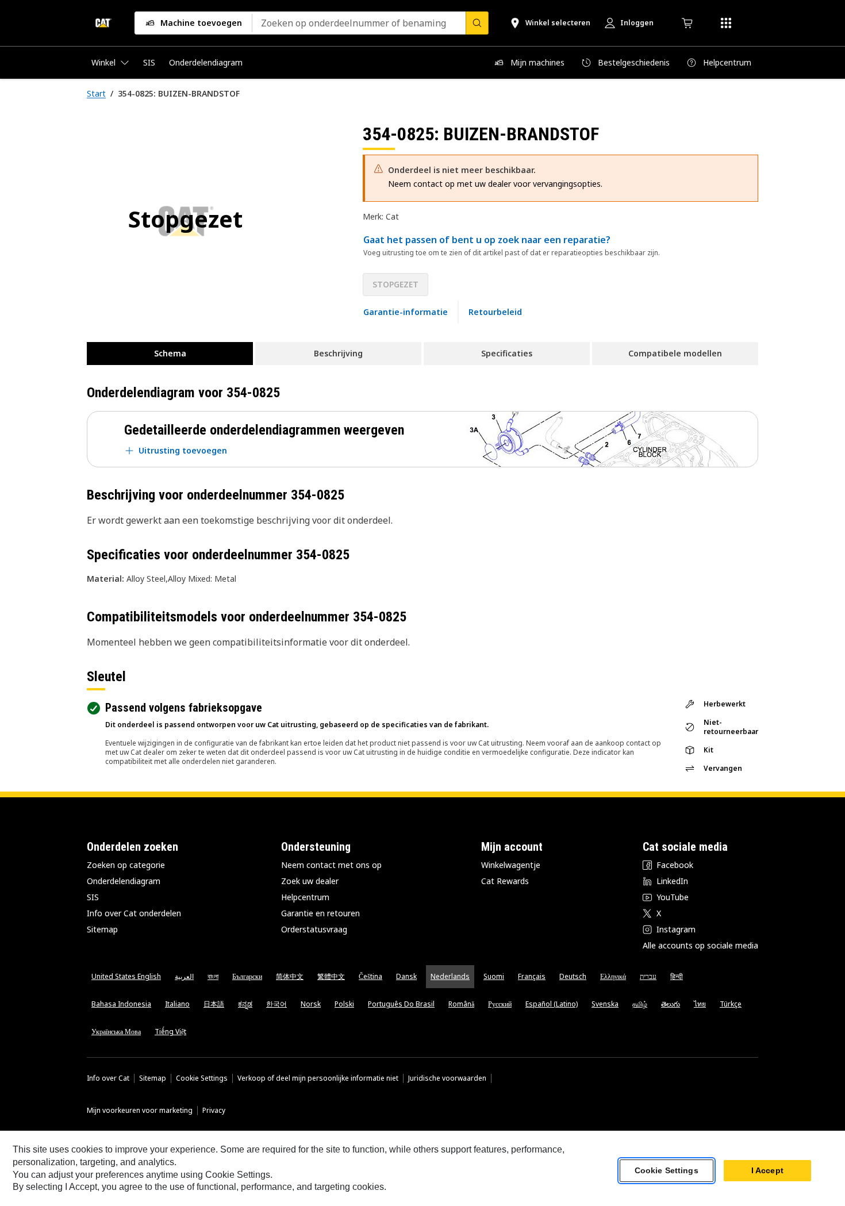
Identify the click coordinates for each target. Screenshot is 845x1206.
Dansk (406, 976)
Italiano (177, 1004)
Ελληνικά (613, 976)
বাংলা (213, 976)
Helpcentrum (305, 897)
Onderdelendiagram (123, 880)
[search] (477, 22)
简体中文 (290, 976)
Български (247, 976)
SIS (93, 897)
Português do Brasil (401, 1004)
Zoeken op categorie (126, 864)
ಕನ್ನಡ (245, 1004)
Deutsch (572, 976)
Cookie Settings (202, 1078)
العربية (184, 976)
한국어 (276, 1004)
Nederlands (450, 976)
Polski (344, 1004)
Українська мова (116, 1031)
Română (461, 1004)
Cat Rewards (505, 880)
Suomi (493, 976)
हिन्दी (676, 976)
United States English (126, 976)
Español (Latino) (551, 1004)
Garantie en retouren (320, 913)
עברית (648, 976)
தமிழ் (639, 1004)
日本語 (213, 1004)
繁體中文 (331, 976)
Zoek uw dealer (310, 880)
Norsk (311, 1004)
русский (500, 1004)
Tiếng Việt (170, 1031)
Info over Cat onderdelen (134, 913)
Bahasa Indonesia (121, 1004)
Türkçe (731, 1004)
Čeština (370, 976)
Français (532, 976)
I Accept (767, 1171)
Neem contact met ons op (331, 864)
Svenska (605, 1004)
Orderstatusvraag (314, 929)
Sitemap (102, 929)
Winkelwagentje (510, 864)
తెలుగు (670, 1004)
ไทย (700, 1004)
